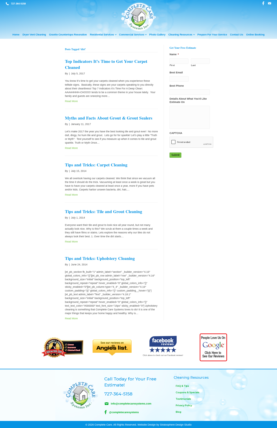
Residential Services (102, 34)
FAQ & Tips (182, 386)
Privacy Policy (184, 405)
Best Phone (177, 85)
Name (174, 54)
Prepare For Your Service (212, 34)
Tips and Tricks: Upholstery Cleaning (100, 258)
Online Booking (255, 34)
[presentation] (191, 142)
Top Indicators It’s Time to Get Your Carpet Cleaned (106, 64)
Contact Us (236, 34)
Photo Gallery (157, 34)
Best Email (176, 72)
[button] (115, 34)
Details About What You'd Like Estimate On (188, 100)
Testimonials (183, 399)
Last (193, 65)
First (172, 65)
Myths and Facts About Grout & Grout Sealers (108, 118)
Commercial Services (131, 34)
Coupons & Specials (187, 392)
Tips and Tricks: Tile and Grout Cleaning (103, 211)
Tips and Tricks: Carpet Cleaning (96, 164)
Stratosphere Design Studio (176, 424)
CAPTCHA (176, 133)
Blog (178, 412)
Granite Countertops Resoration (68, 34)
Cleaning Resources (180, 34)
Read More (71, 101)
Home (15, 34)
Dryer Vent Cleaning (34, 34)
